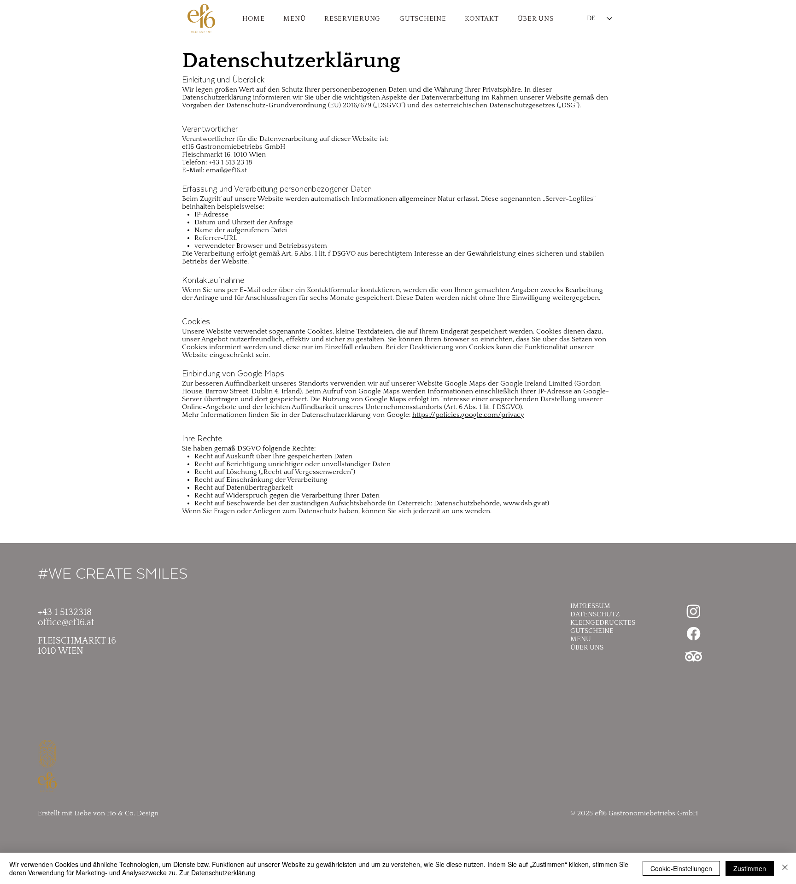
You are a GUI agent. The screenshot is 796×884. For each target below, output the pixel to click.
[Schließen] (784, 868)
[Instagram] (693, 611)
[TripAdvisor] (693, 656)
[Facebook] (693, 634)
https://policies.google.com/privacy (468, 415)
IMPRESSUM (590, 606)
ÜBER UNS (586, 647)
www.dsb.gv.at (525, 503)
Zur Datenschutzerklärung (217, 872)
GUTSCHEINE (592, 631)
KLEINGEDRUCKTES (602, 622)
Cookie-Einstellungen (681, 868)
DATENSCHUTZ (595, 614)
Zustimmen (749, 868)
